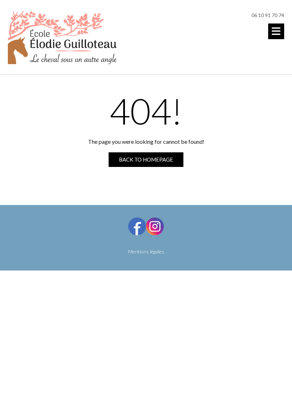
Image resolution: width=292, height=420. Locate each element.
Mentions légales (146, 251)
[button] (276, 31)
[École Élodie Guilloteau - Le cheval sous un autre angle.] (62, 37)
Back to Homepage (146, 159)
